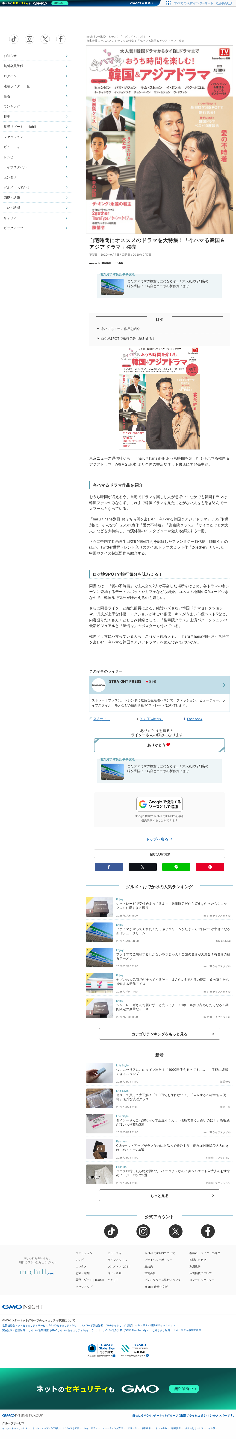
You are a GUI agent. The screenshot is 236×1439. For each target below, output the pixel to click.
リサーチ (132, 1428)
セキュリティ (91, 1428)
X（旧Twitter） (151, 719)
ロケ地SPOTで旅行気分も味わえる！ (128, 338)
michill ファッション (218, 1157)
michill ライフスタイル (217, 915)
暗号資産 (176, 1428)
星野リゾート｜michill (20, 126)
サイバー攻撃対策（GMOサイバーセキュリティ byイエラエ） (63, 1330)
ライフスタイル (15, 167)
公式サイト (101, 719)
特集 (7, 116)
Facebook (194, 719)
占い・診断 (12, 208)
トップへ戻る (157, 839)
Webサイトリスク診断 (119, 1325)
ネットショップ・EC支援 (45, 1428)
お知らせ (10, 56)
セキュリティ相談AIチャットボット (155, 1325)
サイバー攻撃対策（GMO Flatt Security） (125, 1330)
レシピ (8, 157)
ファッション (13, 137)
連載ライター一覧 (17, 86)
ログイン (10, 76)
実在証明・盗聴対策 (13, 1330)
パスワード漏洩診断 (91, 1325)
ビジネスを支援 (71, 1428)
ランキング (12, 106)
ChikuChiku (223, 941)
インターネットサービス (15, 1428)
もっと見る (159, 1195)
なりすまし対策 (161, 1330)
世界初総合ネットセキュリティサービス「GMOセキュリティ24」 (39, 1325)
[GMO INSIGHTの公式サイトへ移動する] (22, 1307)
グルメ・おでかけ (17, 187)
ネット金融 (161, 1428)
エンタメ (10, 177)
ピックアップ (13, 228)
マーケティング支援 (112, 1428)
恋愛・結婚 (12, 197)
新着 (7, 96)
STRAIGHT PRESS (110, 263)
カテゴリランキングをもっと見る (159, 1034)
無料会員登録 (13, 66)
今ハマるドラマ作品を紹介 (120, 329)
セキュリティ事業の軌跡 (187, 1330)
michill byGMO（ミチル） (103, 36)
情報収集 (146, 1428)
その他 (211, 1428)
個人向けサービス (194, 1428)
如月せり (225, 1081)
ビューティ (12, 147)
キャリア (10, 218)
